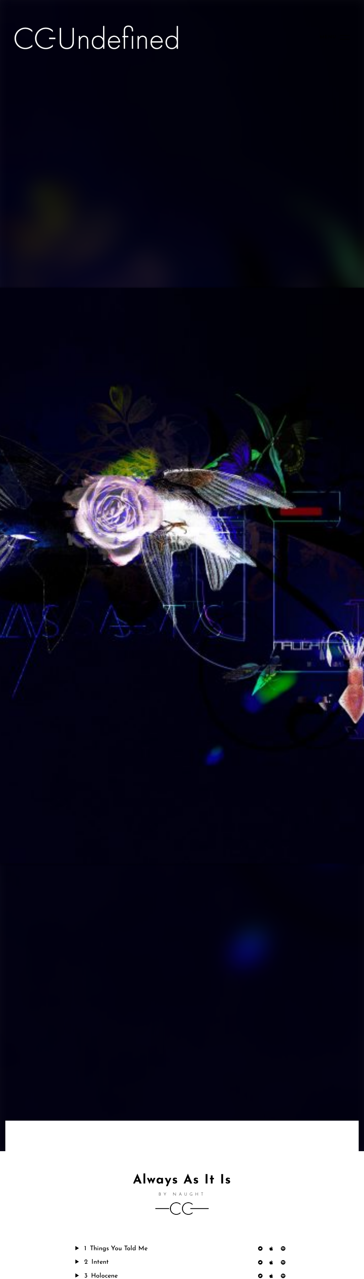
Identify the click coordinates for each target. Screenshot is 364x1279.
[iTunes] (273, 1249)
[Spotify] (285, 1249)
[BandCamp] (262, 1249)
